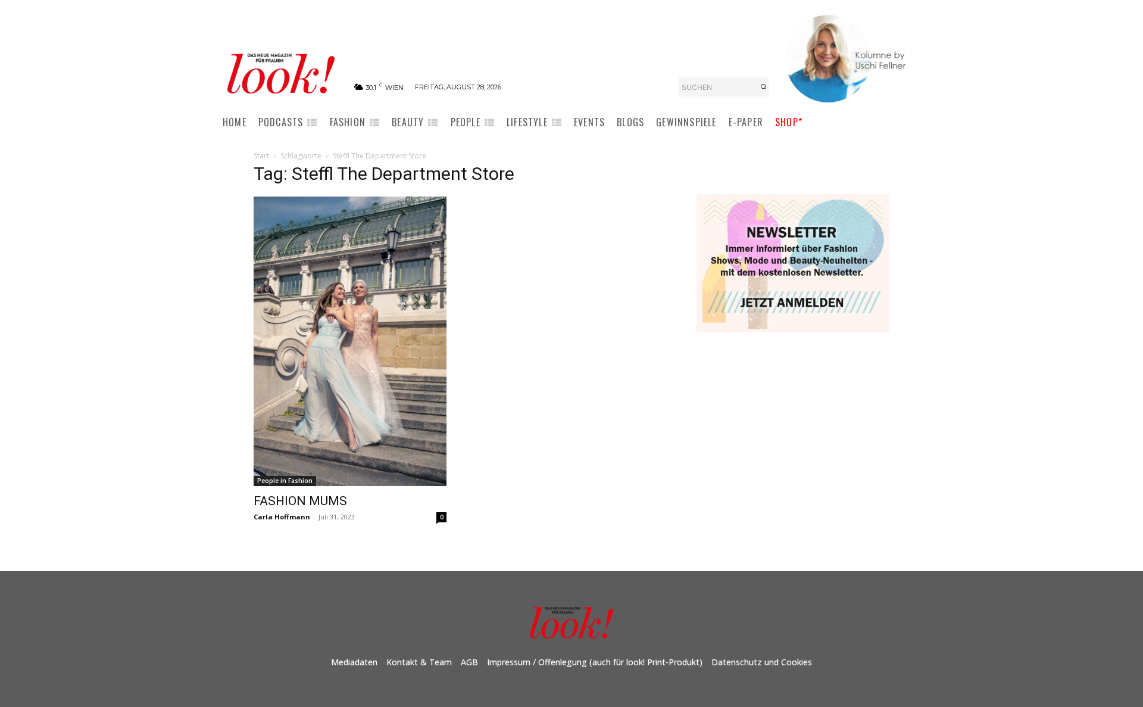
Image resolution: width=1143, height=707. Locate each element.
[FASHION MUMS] (350, 341)
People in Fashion (285, 480)
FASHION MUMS (300, 501)
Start (261, 156)
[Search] (763, 86)
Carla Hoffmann (282, 516)
